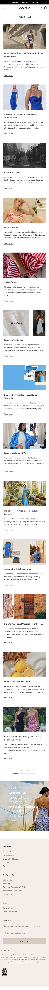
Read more (8, 75)
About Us (7, 852)
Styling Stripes (11, 282)
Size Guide (7, 880)
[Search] (41, 8)
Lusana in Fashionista (13, 340)
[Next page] (33, 771)
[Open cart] (45, 7)
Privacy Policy (8, 908)
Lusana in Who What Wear (16, 453)
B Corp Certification (11, 859)
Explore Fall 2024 (12, 172)
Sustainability (8, 855)
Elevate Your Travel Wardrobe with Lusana (23, 624)
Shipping (6, 884)
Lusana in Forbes (11, 227)
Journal (6, 863)
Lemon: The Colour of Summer (18, 681)
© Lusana (5, 951)
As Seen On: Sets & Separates (17, 569)
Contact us (7, 894)
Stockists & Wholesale (12, 891)
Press (5, 866)
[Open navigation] (3, 8)
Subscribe (24, 941)
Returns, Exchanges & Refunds (16, 887)
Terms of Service (10, 912)
